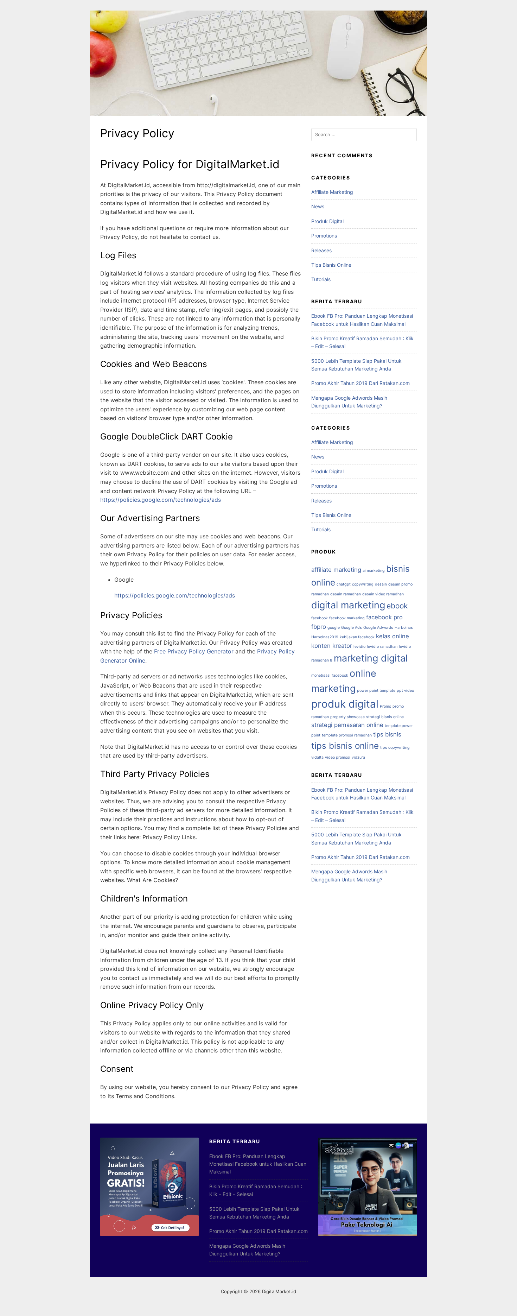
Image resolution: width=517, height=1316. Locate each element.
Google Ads (351, 627)
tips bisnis (387, 734)
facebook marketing (347, 618)
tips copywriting (395, 747)
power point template (376, 690)
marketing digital (371, 658)
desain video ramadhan (383, 594)
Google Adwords (378, 627)
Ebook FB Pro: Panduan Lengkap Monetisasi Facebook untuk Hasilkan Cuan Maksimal (257, 1164)
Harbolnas (404, 627)
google (333, 627)
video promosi (337, 757)
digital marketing (348, 605)
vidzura (358, 757)
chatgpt (344, 584)
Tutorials (321, 279)
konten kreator (331, 645)
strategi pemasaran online (347, 724)
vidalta (317, 757)
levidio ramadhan (382, 646)
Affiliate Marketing (332, 192)
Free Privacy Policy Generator (194, 651)
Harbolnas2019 (324, 637)
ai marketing (374, 570)
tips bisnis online (345, 746)
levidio (359, 646)
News (317, 206)
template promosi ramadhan (347, 735)
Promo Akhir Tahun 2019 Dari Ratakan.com (360, 383)
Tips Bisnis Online (331, 265)
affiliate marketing (336, 569)
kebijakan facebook (357, 637)
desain (381, 584)
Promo (385, 706)
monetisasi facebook (329, 675)
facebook (319, 618)
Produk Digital (327, 221)
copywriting (363, 584)
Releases (321, 250)
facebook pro (384, 617)
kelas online (392, 636)
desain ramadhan (345, 594)
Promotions (324, 236)
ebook (397, 605)
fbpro (318, 626)
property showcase (347, 717)
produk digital (344, 704)
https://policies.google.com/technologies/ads (160, 499)
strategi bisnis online (385, 717)
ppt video (405, 690)
